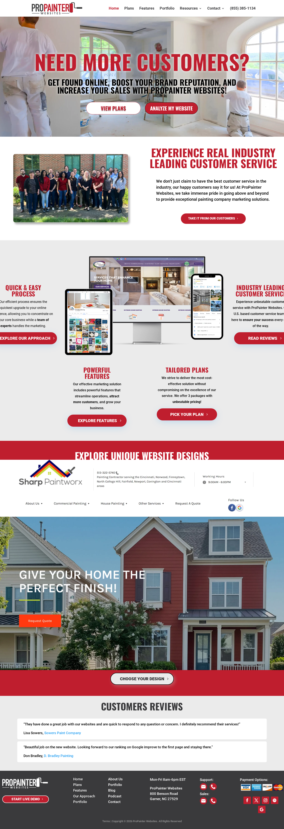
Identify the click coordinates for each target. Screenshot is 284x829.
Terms (106, 821)
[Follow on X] (256, 800)
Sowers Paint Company (62, 733)
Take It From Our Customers (211, 218)
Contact (213, 8)
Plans (129, 8)
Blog (111, 790)
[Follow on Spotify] (274, 800)
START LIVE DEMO (25, 799)
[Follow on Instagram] (265, 800)
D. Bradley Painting (58, 756)
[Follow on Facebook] (247, 800)
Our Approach (84, 796)
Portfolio (167, 8)
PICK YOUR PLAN (187, 414)
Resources (189, 8)
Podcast (114, 796)
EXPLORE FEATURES (97, 420)
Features (146, 8)
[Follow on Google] (261, 809)
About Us (115, 779)
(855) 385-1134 (243, 8)
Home (114, 8)
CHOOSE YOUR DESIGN (142, 678)
